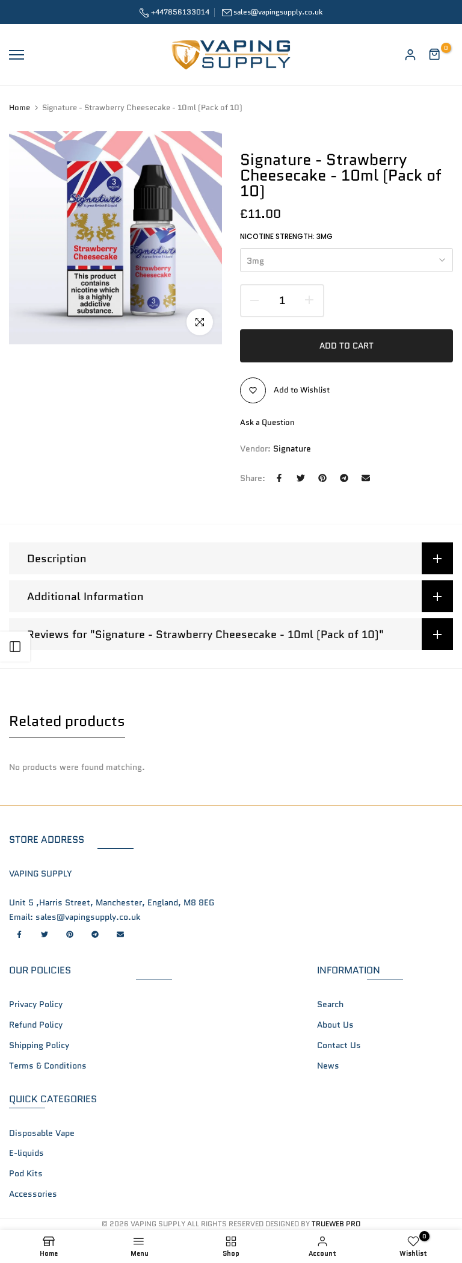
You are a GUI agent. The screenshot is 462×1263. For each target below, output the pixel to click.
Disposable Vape (42, 1133)
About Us (335, 1025)
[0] (435, 54)
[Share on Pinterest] (322, 478)
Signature (292, 448)
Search (330, 1004)
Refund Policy (36, 1025)
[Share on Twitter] (301, 478)
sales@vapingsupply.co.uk (277, 12)
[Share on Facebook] (279, 478)
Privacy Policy (36, 1004)
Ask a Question (267, 422)
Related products (67, 720)
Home (19, 107)
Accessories (33, 1194)
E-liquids (26, 1153)
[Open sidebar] (15, 647)
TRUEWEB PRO (336, 1223)
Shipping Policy (39, 1045)
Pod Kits (26, 1173)
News (328, 1066)
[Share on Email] (366, 478)
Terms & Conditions (48, 1066)
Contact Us (339, 1045)
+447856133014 (179, 12)
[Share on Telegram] (344, 478)
